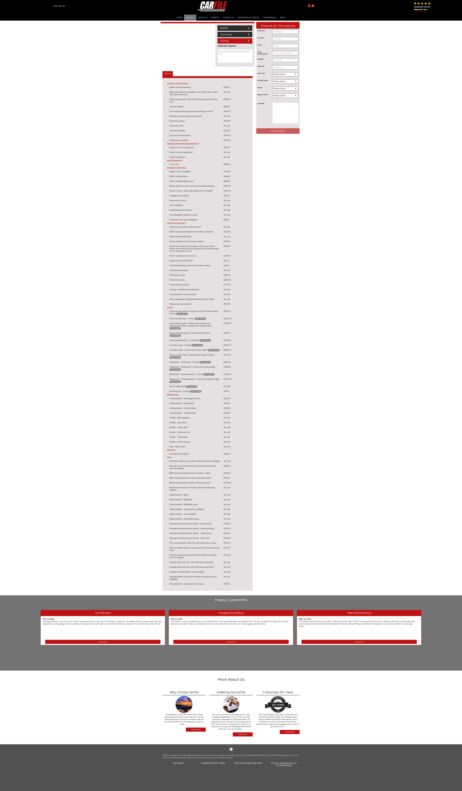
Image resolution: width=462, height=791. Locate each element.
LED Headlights (176, 205)
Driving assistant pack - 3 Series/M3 (189, 340)
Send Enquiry (278, 131)
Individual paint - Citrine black (181, 403)
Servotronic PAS (176, 126)
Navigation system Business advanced (185, 116)
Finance (215, 17)
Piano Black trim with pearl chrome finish (186, 584)
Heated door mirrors (177, 200)
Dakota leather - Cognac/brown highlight (186, 509)
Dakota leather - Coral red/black (182, 514)
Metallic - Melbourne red (179, 432)
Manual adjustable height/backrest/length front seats (191, 299)
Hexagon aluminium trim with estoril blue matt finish (191, 567)
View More (102, 642)
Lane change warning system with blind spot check (191, 111)
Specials (190, 17)
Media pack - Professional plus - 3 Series (191, 374)
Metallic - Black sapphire (179, 418)
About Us (202, 17)
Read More (196, 730)
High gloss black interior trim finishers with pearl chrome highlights (193, 578)
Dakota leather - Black (178, 495)
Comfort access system (179, 454)
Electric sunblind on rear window (182, 256)
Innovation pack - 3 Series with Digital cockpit (194, 350)
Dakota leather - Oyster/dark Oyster (184, 519)
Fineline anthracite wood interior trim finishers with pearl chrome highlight (192, 556)
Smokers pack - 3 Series (185, 391)
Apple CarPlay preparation (180, 87)
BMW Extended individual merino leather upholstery (191, 232)
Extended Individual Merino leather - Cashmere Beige (192, 528)
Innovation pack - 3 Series (185, 345)
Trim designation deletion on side (183, 215)
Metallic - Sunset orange (179, 442)
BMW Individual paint (178, 176)
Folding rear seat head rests (181, 261)
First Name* (261, 31)
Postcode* (260, 59)
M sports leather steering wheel (182, 294)
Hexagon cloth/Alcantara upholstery (184, 289)
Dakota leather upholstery (180, 236)
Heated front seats (177, 275)
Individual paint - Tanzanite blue (182, 413)
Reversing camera (177, 121)
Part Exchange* (262, 80)
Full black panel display (178, 270)
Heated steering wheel (179, 285)
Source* (260, 87)
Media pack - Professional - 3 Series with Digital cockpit (192, 368)
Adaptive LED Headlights (180, 171)
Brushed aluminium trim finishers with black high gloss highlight (192, 489)
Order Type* (261, 73)
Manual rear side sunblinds (180, 304)
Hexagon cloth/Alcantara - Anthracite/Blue (187, 572)
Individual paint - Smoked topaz (182, 408)
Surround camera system (180, 135)
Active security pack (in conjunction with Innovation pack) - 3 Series (194, 312)
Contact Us (228, 17)
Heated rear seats (176, 280)
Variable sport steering (178, 140)
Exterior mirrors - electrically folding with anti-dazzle (191, 191)
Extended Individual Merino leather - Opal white (189, 538)
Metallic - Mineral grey (178, 437)
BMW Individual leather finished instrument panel (190, 478)
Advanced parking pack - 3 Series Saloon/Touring (189, 334)
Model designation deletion (180, 210)
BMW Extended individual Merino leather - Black (189, 473)
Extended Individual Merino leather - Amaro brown (190, 524)
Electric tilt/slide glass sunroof (181, 181)
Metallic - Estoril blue (178, 423)
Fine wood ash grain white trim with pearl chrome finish (192, 543)
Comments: (261, 103)
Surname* (260, 38)
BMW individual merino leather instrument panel (189, 483)
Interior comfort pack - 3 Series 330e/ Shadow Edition (191, 356)
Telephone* (261, 66)
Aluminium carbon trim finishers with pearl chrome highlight (194, 461)
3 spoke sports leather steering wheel (185, 227)
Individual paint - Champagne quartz (184, 398)
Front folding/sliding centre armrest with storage (189, 265)
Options (167, 74)
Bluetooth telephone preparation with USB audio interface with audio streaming (193, 93)
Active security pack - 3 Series (187, 318)
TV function (174, 164)
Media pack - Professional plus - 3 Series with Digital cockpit (194, 380)
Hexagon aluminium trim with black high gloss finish (191, 562)
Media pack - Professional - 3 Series (189, 362)
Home (179, 17)
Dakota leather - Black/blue (180, 500)
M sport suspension (177, 157)
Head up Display (176, 106)
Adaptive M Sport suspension (181, 147)
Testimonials (269, 17)
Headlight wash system (179, 196)
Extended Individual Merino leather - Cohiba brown (190, 533)
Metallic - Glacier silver (178, 427)
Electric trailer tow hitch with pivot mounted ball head (191, 186)
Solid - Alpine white (177, 447)
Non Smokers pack (183, 386)
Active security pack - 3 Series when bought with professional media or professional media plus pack (190, 325)
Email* (259, 45)
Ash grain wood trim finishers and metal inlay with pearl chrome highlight (192, 467)
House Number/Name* (262, 53)
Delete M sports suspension (181, 152)
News (283, 17)
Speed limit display (177, 131)
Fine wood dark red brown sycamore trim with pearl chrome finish (194, 549)
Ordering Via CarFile (248, 17)
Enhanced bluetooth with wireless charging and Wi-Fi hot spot (193, 100)
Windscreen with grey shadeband (183, 220)
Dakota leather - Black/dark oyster (183, 504)
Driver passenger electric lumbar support (186, 241)
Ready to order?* (262, 94)
